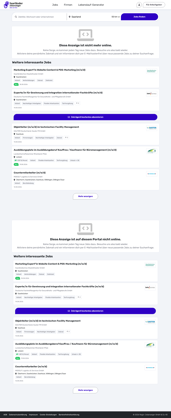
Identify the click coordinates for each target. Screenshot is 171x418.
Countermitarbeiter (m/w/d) (30, 172)
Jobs (55, 4)
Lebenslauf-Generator (91, 4)
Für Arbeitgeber (154, 5)
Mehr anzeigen (85, 196)
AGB (5, 415)
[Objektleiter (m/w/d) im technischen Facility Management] (85, 134)
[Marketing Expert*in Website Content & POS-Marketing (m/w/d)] (85, 77)
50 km (114, 17)
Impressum (33, 415)
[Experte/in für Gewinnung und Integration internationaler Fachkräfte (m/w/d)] (85, 100)
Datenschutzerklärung (18, 415)
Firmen (68, 4)
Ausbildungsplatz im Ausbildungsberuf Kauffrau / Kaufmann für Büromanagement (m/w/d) (65, 150)
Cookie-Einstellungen (48, 415)
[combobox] (42, 17)
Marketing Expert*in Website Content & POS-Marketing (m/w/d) (49, 69)
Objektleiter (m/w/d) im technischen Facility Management (46, 127)
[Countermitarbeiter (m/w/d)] (85, 179)
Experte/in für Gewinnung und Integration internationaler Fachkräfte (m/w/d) (58, 92)
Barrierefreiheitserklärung (69, 415)
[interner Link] (13, 4)
